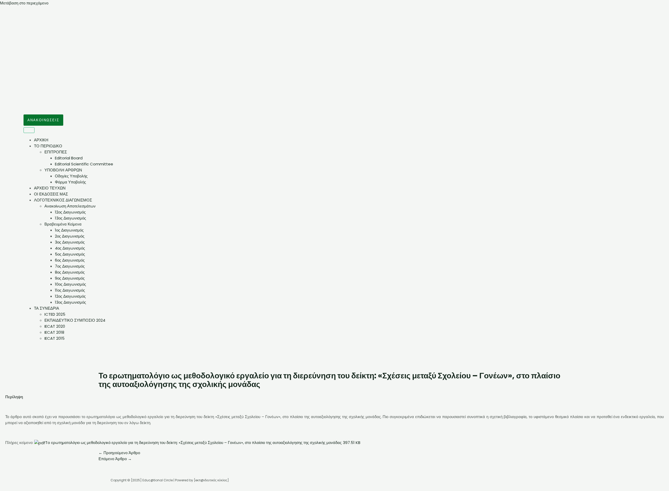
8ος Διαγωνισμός (70, 272)
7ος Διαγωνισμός (70, 266)
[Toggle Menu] (29, 130)
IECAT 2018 (54, 332)
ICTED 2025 (54, 314)
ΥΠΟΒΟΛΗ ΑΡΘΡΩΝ (63, 170)
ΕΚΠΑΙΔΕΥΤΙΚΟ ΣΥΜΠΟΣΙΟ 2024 (74, 320)
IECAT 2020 (54, 326)
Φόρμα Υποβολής (70, 182)
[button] (43, 120)
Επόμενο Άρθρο (115, 458)
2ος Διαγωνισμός (69, 236)
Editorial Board (69, 158)
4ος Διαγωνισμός (70, 248)
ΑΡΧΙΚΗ (41, 140)
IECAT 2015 (54, 338)
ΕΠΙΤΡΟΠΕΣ (55, 152)
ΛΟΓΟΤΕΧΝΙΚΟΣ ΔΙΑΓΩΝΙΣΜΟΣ (63, 200)
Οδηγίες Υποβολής (71, 176)
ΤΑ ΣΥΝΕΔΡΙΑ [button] (46, 308)
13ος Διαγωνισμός (70, 218)
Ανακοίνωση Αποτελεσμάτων (70, 206)
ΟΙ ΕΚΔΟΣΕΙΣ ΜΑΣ (51, 194)
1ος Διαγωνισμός (69, 230)
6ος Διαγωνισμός (70, 260)
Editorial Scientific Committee (84, 164)
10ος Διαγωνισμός (70, 284)
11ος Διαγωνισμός (70, 290)
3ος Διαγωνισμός (70, 242)
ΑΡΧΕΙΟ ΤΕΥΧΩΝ (50, 188)
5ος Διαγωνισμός (70, 254)
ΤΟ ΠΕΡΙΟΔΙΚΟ (48, 146)
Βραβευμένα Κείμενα (63, 224)
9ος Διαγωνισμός (70, 278)
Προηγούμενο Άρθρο (119, 452)
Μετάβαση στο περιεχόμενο (24, 3)
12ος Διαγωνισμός (70, 212)
